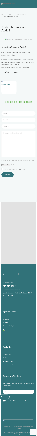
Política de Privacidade (18, 169)
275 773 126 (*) (10, 286)
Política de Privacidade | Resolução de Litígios (18, 427)
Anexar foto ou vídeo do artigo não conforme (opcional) (18, 160)
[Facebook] (9, 300)
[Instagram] (4, 300)
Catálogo (10, 14)
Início (3, 14)
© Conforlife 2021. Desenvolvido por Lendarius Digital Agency (18, 433)
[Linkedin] (14, 300)
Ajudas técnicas (21, 14)
